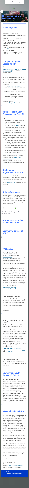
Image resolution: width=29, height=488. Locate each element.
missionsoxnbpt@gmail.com (16, 465)
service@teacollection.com (9, 287)
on (9, 69)
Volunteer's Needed (7, 49)
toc (2, 11)
